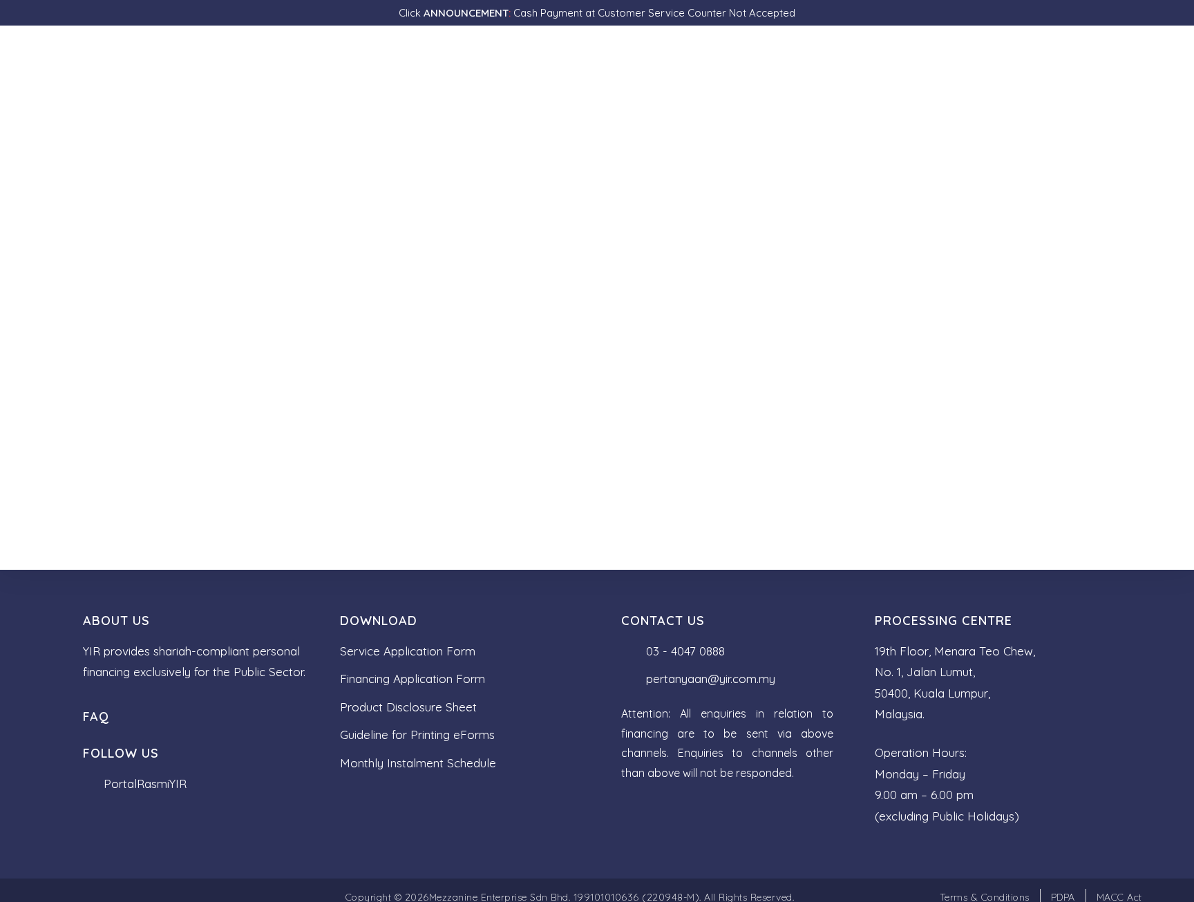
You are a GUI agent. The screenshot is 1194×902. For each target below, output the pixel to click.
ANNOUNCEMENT (465, 12)
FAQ (96, 717)
